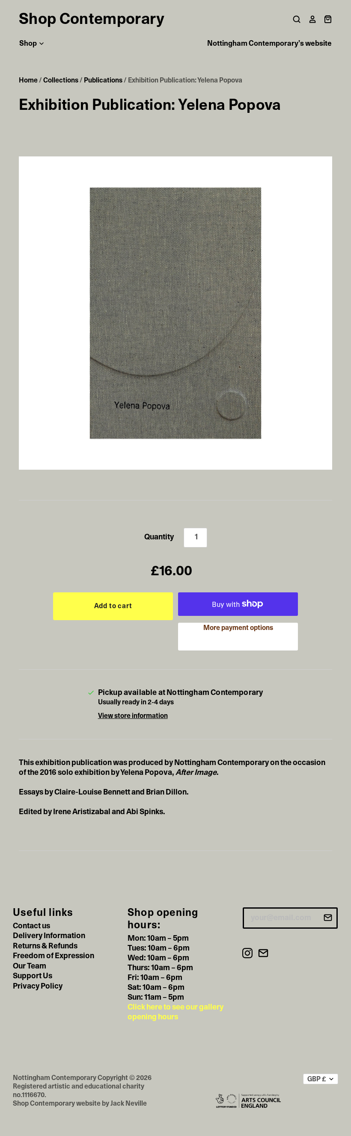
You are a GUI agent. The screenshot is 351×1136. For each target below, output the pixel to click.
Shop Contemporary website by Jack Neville (80, 1103)
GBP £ (316, 1079)
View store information (133, 715)
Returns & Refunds (45, 946)
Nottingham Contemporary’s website (269, 43)
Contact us (31, 926)
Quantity (159, 537)
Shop (28, 43)
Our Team (29, 966)
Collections (60, 80)
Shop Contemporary (91, 19)
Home (28, 80)
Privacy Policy (37, 986)
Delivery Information (49, 936)
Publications (103, 80)
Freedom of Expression (53, 956)
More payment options (238, 627)
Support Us (32, 976)
